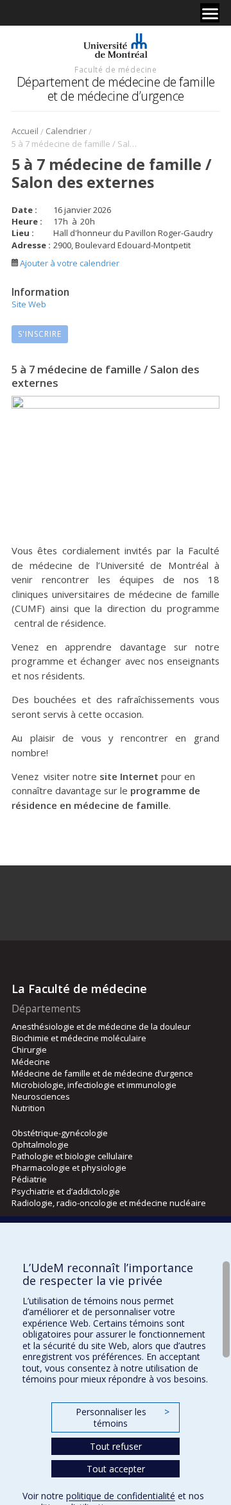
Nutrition (28, 1108)
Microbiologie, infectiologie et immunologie (94, 1085)
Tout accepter (116, 1469)
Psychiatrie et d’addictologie (66, 1191)
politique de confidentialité (120, 1496)
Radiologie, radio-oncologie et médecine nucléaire (109, 1203)
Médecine (31, 1061)
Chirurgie (29, 1049)
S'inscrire (40, 333)
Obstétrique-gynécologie (60, 1133)
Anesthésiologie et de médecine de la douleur (101, 1026)
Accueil (25, 131)
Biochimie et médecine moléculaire (79, 1038)
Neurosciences (41, 1096)
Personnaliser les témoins (122, 1417)
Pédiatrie (29, 1179)
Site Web (29, 304)
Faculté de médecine (115, 69)
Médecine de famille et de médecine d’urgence (102, 1073)
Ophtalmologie (40, 1144)
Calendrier (66, 131)
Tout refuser (116, 1446)
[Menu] (209, 12)
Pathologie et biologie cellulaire (72, 1156)
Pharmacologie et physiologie (69, 1167)
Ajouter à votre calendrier (68, 263)
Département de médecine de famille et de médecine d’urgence (116, 89)
